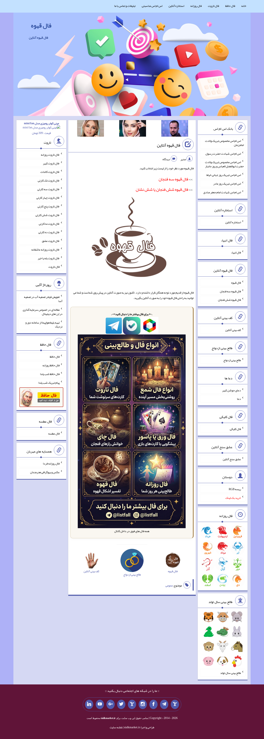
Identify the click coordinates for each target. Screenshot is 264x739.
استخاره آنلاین (176, 6)
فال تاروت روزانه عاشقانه (45, 249)
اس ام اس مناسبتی (152, 6)
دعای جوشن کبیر (231, 390)
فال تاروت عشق (51, 241)
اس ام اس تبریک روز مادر (227, 183)
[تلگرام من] (164, 704)
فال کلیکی (235, 429)
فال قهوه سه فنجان (230, 291)
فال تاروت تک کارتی (49, 180)
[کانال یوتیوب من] (100, 704)
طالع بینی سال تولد (230, 673)
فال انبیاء (236, 252)
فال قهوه (41, 25)
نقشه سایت (116, 727)
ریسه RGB (235, 489)
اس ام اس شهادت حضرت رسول (223, 153)
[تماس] (132, 704)
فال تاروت (213, 6)
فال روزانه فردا (51, 463)
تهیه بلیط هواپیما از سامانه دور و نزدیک (43, 324)
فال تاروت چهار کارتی (48, 198)
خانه (243, 6)
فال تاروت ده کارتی (49, 232)
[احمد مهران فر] (174, 129)
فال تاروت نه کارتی (49, 223)
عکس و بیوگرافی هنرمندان (45, 472)
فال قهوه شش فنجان (229, 300)
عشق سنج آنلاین (232, 459)
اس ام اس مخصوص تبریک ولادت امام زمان (224, 143)
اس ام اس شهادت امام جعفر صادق (222, 192)
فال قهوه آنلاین (168, 145)
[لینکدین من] (89, 704)
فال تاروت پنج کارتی (49, 206)
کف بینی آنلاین (233, 330)
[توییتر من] (121, 704)
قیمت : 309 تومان (41, 128)
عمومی (169, 585)
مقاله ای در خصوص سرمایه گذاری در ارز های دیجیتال (42, 312)
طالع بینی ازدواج (232, 360)
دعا (239, 399)
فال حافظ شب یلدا (50, 374)
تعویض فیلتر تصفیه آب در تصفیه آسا (43, 299)
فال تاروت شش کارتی (47, 215)
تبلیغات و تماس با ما (125, 6)
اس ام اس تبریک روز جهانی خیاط (223, 175)
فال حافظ (230, 6)
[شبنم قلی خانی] (90, 129)
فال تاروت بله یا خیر (49, 258)
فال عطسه (54, 433)
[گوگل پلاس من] (110, 704)
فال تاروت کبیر (51, 163)
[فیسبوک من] (153, 704)
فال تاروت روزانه (50, 155)
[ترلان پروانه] (132, 129)
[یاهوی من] (175, 704)
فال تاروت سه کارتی (48, 189)
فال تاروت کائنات (50, 172)
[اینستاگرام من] (143, 704)
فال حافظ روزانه (51, 365)
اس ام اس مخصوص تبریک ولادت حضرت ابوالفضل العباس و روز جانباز (224, 164)
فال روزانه (196, 6)
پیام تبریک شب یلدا (49, 382)
